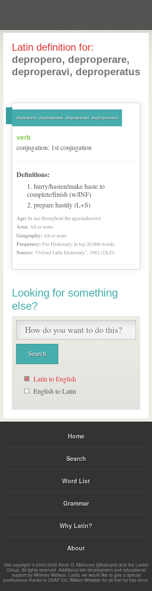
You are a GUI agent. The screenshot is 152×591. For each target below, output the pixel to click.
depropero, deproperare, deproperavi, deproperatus (67, 117)
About (76, 548)
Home (76, 436)
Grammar (76, 503)
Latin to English (54, 378)
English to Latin (54, 391)
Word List (76, 481)
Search (76, 458)
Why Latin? (76, 525)
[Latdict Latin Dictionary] (124, 14)
